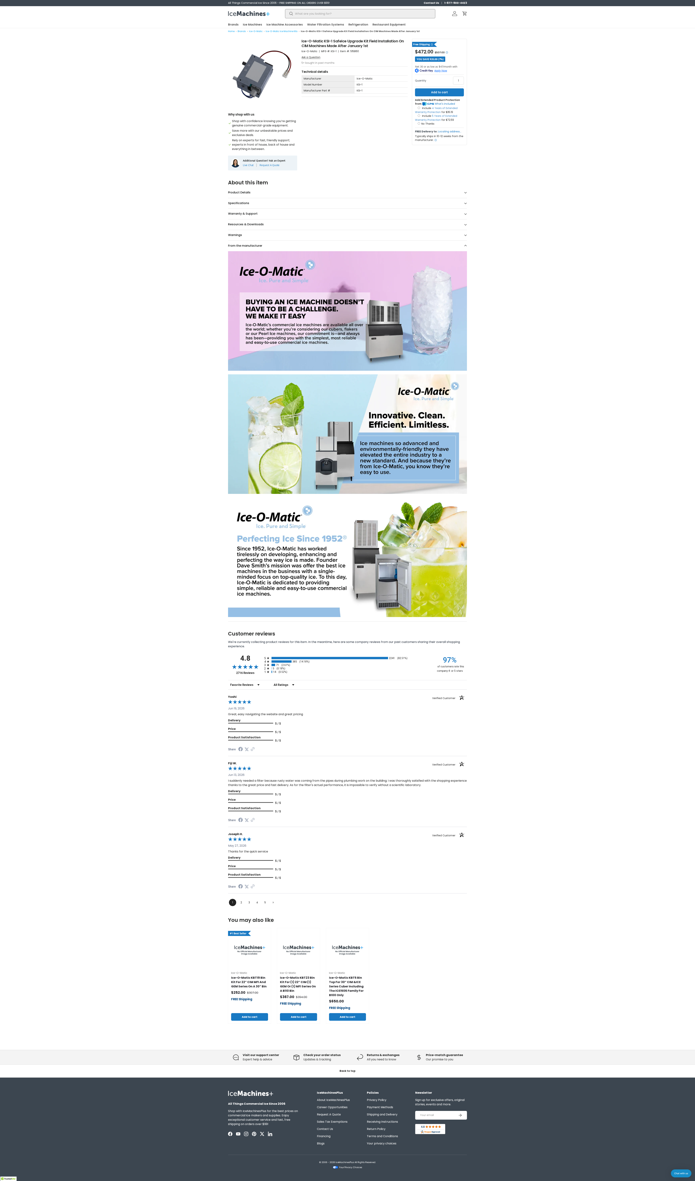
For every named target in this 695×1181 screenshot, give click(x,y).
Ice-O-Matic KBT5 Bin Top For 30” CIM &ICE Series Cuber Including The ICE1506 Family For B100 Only (346, 986)
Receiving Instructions (382, 1122)
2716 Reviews (249, 673)
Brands (233, 24)
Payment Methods (380, 1107)
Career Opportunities (332, 1107)
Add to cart (439, 92)
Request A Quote (269, 165)
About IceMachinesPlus (333, 1100)
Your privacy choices (381, 1143)
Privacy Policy (376, 1100)
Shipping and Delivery (382, 1114)
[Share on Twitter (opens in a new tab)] (247, 749)
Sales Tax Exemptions (332, 1122)
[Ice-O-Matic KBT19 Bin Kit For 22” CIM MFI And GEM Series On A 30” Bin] (249, 949)
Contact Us (431, 3)
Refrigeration (358, 24)
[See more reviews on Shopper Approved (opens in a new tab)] (253, 749)
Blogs (321, 1143)
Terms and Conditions (382, 1136)
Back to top (347, 1071)
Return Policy (376, 1129)
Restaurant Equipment (389, 24)
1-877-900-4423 (455, 3)
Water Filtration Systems (325, 24)
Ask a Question (311, 57)
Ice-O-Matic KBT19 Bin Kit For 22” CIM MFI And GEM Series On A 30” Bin (249, 982)
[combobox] (360, 13)
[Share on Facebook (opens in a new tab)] (240, 749)
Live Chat (248, 165)
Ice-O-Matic (256, 31)
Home (231, 31)
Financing (323, 1136)
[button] (465, 14)
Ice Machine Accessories (284, 24)
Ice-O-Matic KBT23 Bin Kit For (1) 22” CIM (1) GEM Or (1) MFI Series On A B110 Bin (298, 984)
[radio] (347, 658)
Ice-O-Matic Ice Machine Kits (282, 31)
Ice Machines (252, 24)
